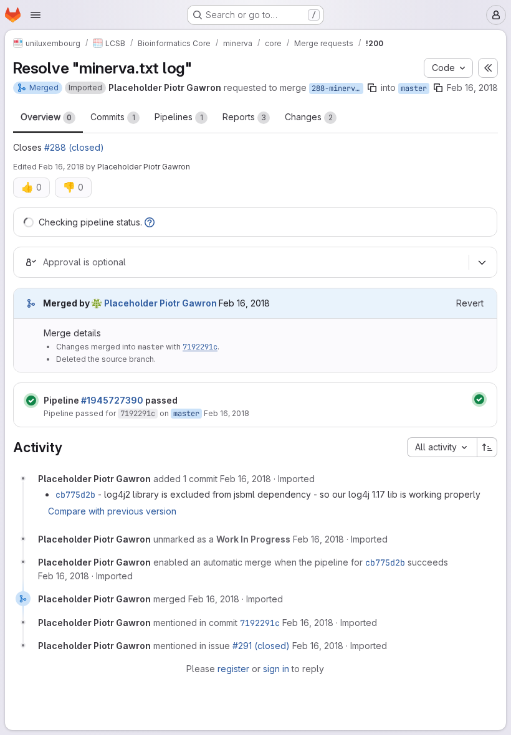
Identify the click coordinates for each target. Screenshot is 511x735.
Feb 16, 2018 (472, 87)
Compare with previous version (112, 511)
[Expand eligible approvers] (481, 262)
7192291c (200, 347)
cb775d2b (75, 494)
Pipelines (179, 116)
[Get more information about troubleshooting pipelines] (150, 222)
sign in (276, 668)
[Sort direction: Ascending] (487, 447)
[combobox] (442, 447)
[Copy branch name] (372, 87)
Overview (46, 116)
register (233, 668)
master (414, 88)
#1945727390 (112, 400)
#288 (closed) (74, 147)
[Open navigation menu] (35, 15)
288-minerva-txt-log (337, 88)
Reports (244, 116)
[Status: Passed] (31, 400)
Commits (112, 116)
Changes (309, 116)
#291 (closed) (261, 645)
